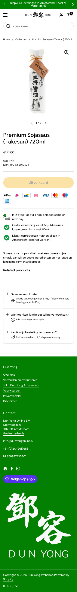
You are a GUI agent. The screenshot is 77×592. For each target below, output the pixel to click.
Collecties (21, 39)
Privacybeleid (12, 396)
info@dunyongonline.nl (18, 441)
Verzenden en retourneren (20, 380)
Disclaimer (10, 401)
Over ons (9, 374)
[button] (45, 123)
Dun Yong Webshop (40, 575)
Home (6, 39)
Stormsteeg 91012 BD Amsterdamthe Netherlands (16, 429)
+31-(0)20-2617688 (15, 448)
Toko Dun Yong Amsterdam (21, 385)
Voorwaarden (12, 390)
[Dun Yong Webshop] (38, 15)
